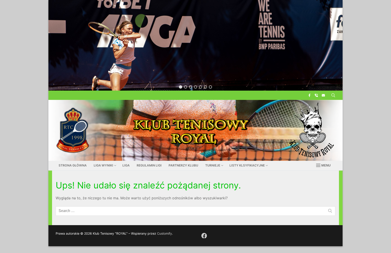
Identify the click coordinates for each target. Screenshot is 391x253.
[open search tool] (333, 95)
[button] (180, 87)
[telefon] (316, 95)
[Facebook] (309, 95)
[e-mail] (323, 95)
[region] (195, 45)
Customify (164, 233)
